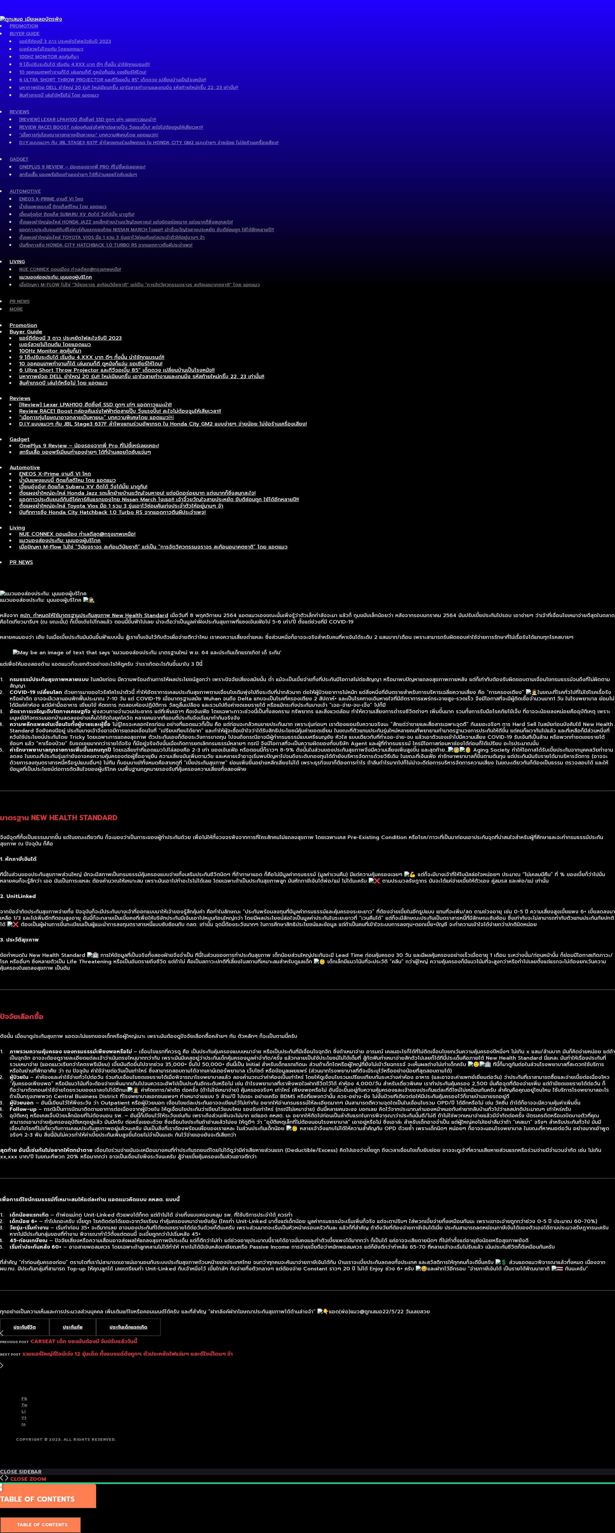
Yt (23, 1418)
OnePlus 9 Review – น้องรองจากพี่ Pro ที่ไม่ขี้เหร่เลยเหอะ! (82, 167)
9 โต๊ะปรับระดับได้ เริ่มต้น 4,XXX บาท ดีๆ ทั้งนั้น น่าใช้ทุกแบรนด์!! (84, 64)
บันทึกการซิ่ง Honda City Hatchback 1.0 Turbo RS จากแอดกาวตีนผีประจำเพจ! (106, 245)
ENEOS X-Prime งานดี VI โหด (51, 199)
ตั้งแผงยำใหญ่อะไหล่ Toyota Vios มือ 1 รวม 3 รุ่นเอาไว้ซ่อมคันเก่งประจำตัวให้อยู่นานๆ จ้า (112, 237)
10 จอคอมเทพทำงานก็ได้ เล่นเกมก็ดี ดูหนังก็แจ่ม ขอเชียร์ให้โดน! (82, 72)
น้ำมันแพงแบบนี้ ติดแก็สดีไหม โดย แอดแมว (62, 206)
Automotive (25, 191)
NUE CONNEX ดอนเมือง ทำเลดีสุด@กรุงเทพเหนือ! (70, 269)
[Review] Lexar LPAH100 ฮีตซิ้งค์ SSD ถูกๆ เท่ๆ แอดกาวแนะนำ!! (87, 119)
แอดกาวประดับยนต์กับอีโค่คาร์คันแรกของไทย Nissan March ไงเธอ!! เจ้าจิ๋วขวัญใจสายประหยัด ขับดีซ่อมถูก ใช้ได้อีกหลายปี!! (146, 229)
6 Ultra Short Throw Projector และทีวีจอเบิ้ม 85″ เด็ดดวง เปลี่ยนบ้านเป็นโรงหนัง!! (112, 80)
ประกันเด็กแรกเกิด (128, 1327)
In (23, 1424)
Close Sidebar (21, 1472)
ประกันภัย (73, 1327)
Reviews (19, 112)
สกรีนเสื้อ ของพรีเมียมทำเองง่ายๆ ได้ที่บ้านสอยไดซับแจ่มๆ (78, 174)
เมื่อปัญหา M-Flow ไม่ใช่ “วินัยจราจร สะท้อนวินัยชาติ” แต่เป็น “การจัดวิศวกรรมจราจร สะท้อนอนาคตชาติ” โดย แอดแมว (139, 284)
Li (23, 1411)
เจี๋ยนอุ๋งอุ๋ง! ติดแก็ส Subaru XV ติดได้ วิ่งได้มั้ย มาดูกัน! (77, 214)
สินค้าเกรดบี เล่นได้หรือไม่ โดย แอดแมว (59, 95)
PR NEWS (19, 301)
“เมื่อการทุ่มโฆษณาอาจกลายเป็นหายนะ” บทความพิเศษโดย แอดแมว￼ (88, 135)
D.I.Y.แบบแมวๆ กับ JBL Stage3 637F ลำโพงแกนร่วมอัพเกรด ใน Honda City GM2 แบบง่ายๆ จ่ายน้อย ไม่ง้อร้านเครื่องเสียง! (149, 142)
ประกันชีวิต (24, 1327)
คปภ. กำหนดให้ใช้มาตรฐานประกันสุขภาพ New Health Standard (94, 615)
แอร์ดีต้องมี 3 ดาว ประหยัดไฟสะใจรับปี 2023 (65, 41)
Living (17, 261)
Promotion (24, 26)
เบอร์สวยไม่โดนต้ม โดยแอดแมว (51, 49)
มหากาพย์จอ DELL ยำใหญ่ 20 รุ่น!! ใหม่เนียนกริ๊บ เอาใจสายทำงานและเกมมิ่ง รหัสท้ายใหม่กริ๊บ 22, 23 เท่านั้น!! (128, 87)
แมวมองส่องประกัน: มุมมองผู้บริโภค (55, 277)
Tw (24, 1405)
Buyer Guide (24, 33)
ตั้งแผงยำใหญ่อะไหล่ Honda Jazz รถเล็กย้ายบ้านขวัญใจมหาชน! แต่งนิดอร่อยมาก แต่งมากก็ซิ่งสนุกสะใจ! (126, 222)
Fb (24, 1398)
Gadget (19, 159)
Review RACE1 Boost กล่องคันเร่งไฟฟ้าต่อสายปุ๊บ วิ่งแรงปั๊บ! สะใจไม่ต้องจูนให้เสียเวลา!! (111, 127)
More (16, 309)
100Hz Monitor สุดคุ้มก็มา (49, 56)
